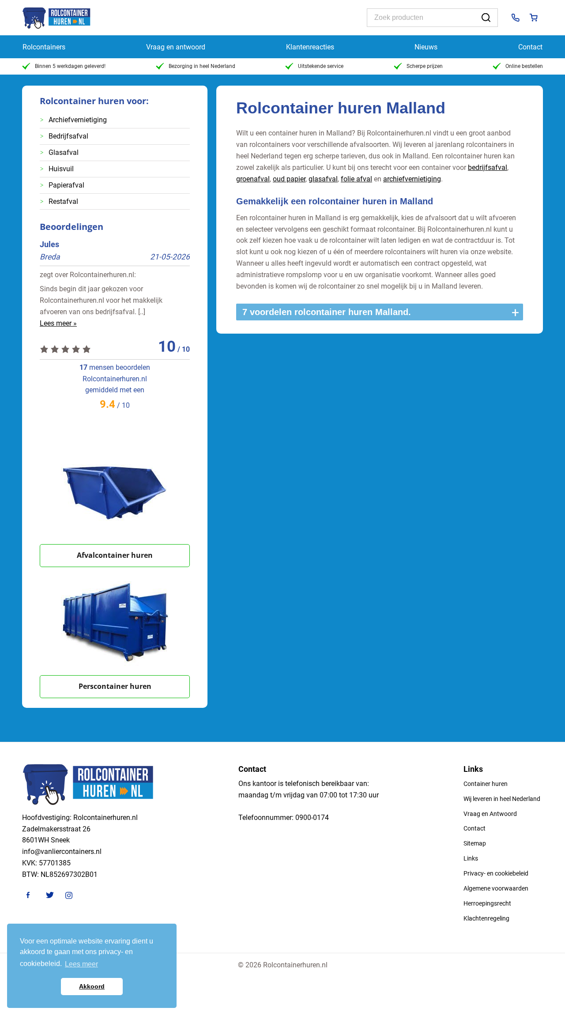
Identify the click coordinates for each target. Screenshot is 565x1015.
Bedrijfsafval (68, 136)
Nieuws (425, 47)
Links (470, 858)
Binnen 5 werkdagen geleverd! (70, 66)
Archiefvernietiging (78, 120)
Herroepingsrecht (487, 903)
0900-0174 (312, 817)
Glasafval (64, 152)
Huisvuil (61, 169)
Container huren (485, 783)
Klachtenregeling (486, 918)
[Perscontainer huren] (115, 621)
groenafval (253, 179)
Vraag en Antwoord (490, 813)
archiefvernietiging (412, 179)
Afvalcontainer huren (115, 555)
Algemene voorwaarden (495, 888)
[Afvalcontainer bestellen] (115, 490)
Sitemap (474, 843)
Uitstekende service (320, 66)
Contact (530, 47)
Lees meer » (58, 323)
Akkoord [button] (92, 986)
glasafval (323, 179)
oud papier (289, 179)
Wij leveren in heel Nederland (501, 798)
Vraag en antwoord (175, 47)
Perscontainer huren (115, 686)
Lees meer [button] (81, 964)
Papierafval (66, 185)
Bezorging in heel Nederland (202, 66)
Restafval (63, 201)
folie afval (356, 179)
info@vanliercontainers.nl (62, 851)
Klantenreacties (310, 47)
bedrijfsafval (487, 167)
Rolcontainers (44, 47)
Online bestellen (524, 66)
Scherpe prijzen (425, 66)
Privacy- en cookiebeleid (495, 873)
